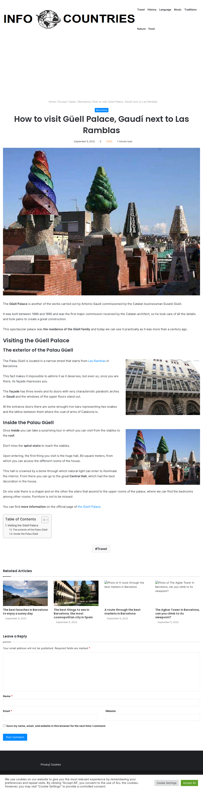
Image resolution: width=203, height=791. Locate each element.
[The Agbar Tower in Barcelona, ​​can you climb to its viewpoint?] (177, 593)
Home (52, 101)
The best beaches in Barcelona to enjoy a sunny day (25, 611)
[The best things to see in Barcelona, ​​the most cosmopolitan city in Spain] (76, 593)
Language (165, 9)
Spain (72, 101)
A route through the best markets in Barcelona (122, 611)
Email (7, 711)
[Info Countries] (69, 19)
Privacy (45, 764)
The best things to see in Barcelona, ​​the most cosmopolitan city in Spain (73, 613)
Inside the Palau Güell (25, 533)
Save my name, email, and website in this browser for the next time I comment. (56, 725)
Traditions (190, 9)
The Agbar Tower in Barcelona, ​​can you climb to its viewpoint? (177, 613)
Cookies (56, 764)
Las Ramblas (97, 361)
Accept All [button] (189, 782)
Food (151, 28)
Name (7, 696)
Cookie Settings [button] (166, 782)
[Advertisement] (101, 66)
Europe (62, 101)
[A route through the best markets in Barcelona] (126, 593)
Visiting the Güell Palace (23, 525)
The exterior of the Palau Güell (30, 529)
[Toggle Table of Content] (42, 519)
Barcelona (84, 101)
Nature (141, 28)
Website (110, 711)
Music (178, 9)
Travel (141, 9)
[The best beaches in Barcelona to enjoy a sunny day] (25, 593)
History (151, 9)
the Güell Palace (89, 507)
